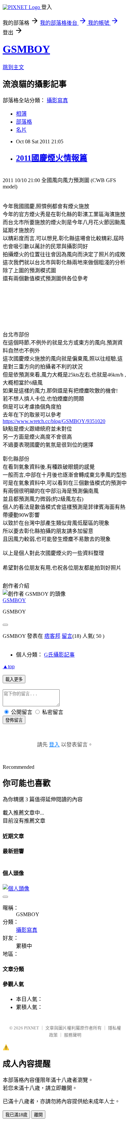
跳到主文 (13, 67)
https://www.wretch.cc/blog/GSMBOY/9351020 (54, 421)
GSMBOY (26, 49)
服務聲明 (72, 1034)
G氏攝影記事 (59, 655)
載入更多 (14, 679)
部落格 (24, 122)
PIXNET (31, 1027)
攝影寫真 (57, 100)
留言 (67, 636)
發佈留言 (14, 720)
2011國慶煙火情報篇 (51, 158)
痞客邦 (52, 636)
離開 (38, 1114)
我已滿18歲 (16, 1114)
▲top (9, 666)
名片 (21, 130)
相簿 (21, 114)
